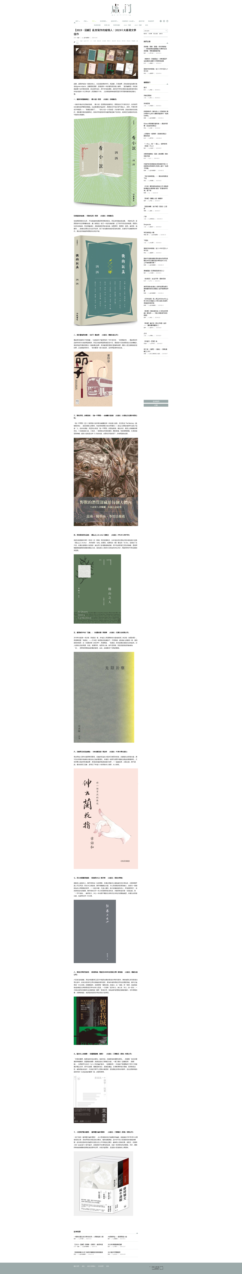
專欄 (145, 211)
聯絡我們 (151, 21)
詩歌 (145, 353)
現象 (93, 21)
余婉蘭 (104, 41)
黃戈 (151, 97)
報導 (145, 118)
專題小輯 (107, 25)
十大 (91, 41)
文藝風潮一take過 (127, 21)
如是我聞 (103, 21)
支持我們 (100, 1266)
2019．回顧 (138, 25)
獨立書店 (155, 33)
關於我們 (76, 1266)
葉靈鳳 (133, 41)
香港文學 (86, 41)
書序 (145, 200)
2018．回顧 (127, 25)
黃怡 (151, 317)
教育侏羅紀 (116, 25)
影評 (145, 63)
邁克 (151, 211)
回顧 (81, 41)
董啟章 (99, 41)
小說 (145, 97)
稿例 (83, 1266)
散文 (145, 90)
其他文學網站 (91, 1266)
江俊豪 (151, 273)
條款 (107, 1266)
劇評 (109, 1246)
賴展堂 (116, 1238)
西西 (94, 41)
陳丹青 (123, 41)
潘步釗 (151, 327)
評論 (85, 21)
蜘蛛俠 (145, 33)
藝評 (145, 53)
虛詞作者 (141, 21)
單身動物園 (97, 25)
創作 (77, 21)
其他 (146, 25)
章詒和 (119, 41)
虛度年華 (114, 21)
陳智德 (128, 41)
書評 (75, 1238)
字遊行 (145, 343)
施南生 (161, 33)
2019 (77, 41)
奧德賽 (150, 33)
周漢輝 (114, 41)
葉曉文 (109, 41)
